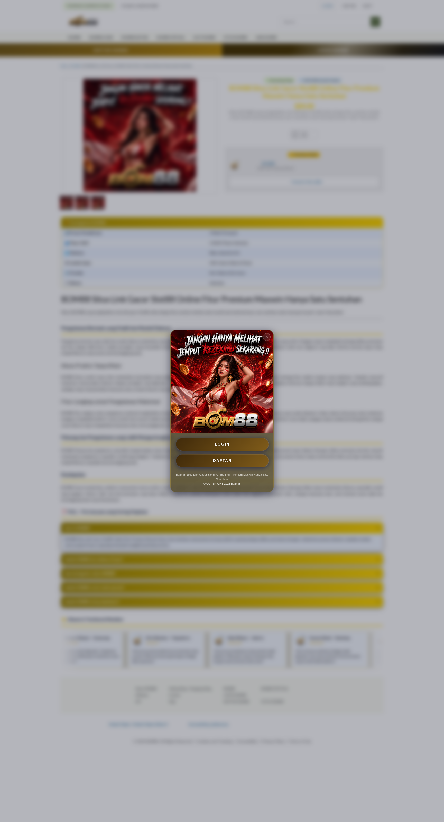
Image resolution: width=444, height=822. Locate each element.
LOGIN (222, 444)
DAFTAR (222, 460)
